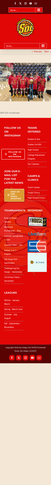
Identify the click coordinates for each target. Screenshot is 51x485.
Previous (38, 51)
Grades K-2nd (34, 139)
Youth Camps (34, 187)
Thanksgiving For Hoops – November (13, 270)
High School (33, 150)
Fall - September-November (12, 325)
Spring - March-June (13, 309)
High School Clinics (36, 198)
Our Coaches (33, 164)
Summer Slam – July (13, 245)
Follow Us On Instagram (14, 154)
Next (46, 51)
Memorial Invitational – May (12, 229)
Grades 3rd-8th (34, 144)
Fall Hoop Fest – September (11, 261)
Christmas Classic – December (13, 279)
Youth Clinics (34, 193)
